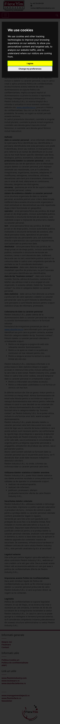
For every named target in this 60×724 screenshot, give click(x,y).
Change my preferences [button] (30, 69)
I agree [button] (30, 63)
